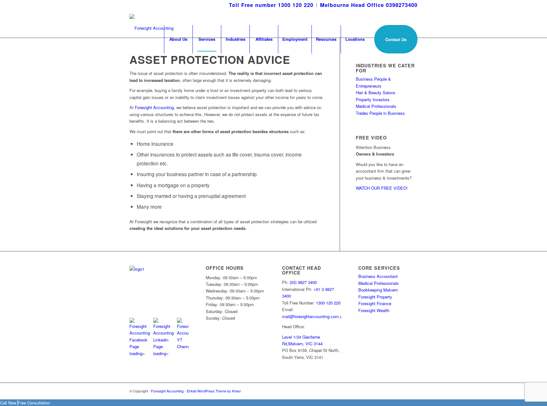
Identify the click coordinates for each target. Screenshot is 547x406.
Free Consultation (34, 403)
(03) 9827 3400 (303, 282)
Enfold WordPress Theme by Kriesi (214, 390)
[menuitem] (271, 5)
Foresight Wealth (373, 310)
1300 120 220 (328, 303)
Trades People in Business (380, 113)
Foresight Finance (374, 303)
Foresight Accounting (154, 107)
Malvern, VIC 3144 (305, 344)
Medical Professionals (376, 106)
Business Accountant (378, 276)
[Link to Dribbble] (413, 391)
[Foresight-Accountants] (151, 23)
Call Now (8, 403)
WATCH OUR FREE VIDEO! (382, 188)
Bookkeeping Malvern (378, 290)
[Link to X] (403, 391)
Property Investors (373, 99)
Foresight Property (375, 297)
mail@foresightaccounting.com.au (313, 316)
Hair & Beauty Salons (375, 92)
